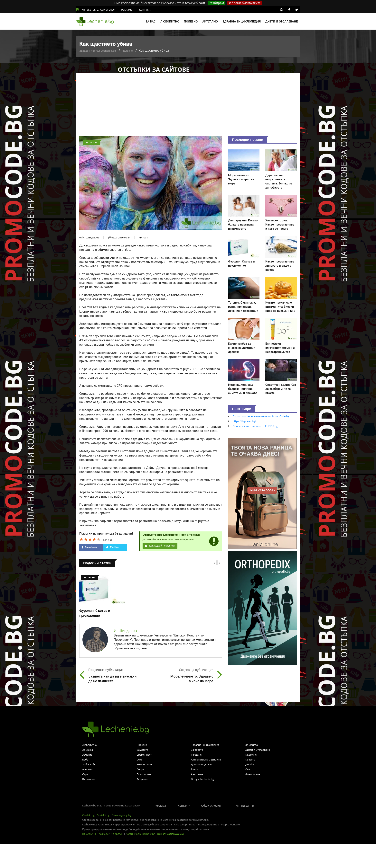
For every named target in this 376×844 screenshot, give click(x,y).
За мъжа (87, 749)
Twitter (114, 547)
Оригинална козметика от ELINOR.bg (255, 426)
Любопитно (169, 21)
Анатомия (197, 774)
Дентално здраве (201, 764)
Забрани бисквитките (244, 3)
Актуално (210, 21)
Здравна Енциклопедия (205, 745)
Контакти (145, 9)
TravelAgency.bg (121, 815)
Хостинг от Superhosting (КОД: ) (155, 834)
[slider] (90, 539)
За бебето (197, 749)
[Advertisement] (188, 106)
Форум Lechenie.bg (202, 779)
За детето (142, 749)
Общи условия (211, 805)
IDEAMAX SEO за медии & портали (103, 834)
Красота (250, 759)
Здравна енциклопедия (241, 21)
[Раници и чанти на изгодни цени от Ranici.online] (262, 493)
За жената (251, 745)
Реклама (126, 9)
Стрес (85, 774)
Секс (139, 759)
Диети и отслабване (281, 21)
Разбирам (216, 3)
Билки (194, 769)
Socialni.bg (103, 815)
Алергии (87, 769)
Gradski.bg (88, 815)
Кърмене (251, 754)
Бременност (144, 754)
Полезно (191, 21)
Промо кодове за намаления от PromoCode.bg (261, 416)
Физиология (252, 774)
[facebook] (289, 10)
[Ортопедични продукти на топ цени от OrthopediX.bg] (262, 608)
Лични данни (245, 805)
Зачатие (87, 754)
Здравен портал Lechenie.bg (97, 50)
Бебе (85, 759)
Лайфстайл (88, 764)
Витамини (88, 779)
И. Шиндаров (90, 237)
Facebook (90, 547)
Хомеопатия (144, 764)
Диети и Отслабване (257, 749)
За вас (151, 21)
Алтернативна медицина (206, 759)
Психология (144, 774)
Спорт (140, 769)
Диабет (249, 764)
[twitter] (297, 10)
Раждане (196, 754)
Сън (247, 769)
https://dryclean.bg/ (244, 421)
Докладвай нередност (161, 545)
